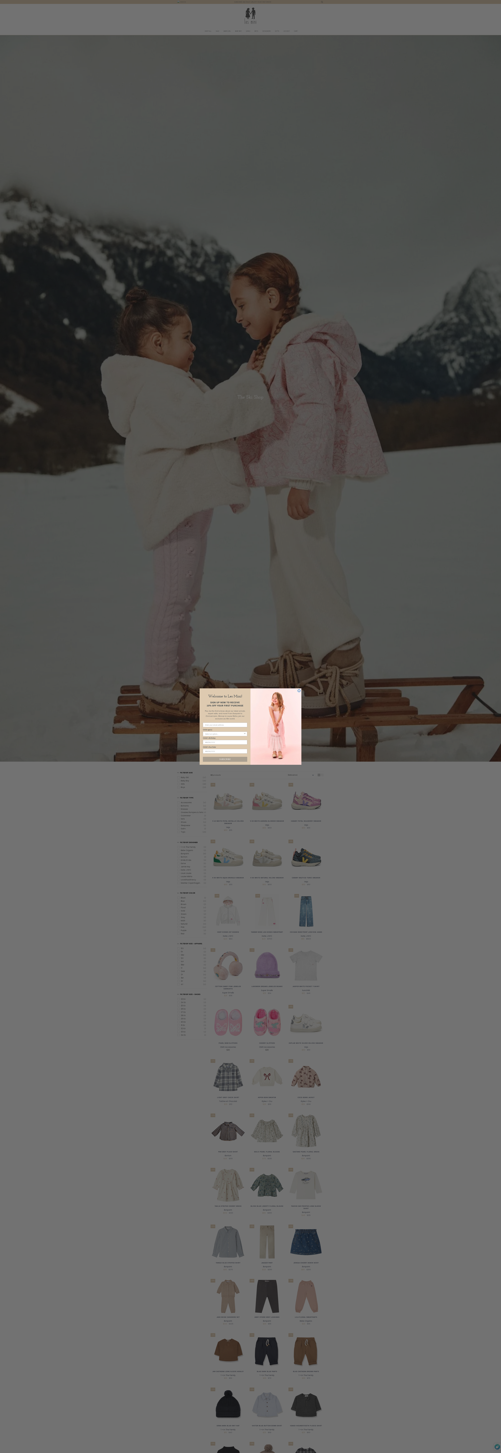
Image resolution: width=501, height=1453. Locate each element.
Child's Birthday (209, 738)
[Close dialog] (299, 690)
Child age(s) (207, 729)
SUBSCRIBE (225, 759)
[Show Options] (244, 734)
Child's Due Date (209, 747)
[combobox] (224, 734)
